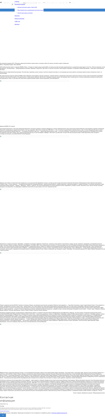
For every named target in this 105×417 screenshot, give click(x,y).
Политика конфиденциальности (59, 413)
